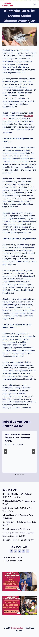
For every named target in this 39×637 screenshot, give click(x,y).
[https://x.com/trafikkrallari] (15, 551)
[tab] (15, 474)
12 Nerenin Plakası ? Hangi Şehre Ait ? (18, 540)
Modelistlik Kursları (14, 557)
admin (9, 445)
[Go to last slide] (5, 451)
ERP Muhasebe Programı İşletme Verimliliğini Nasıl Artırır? (17, 437)
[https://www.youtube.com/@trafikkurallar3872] (19, 551)
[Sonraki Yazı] (33, 451)
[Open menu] (35, 4)
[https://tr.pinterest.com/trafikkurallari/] (23, 551)
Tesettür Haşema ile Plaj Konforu (16, 529)
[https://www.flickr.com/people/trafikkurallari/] (27, 551)
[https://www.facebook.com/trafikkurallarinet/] (11, 551)
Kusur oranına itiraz (14, 561)
